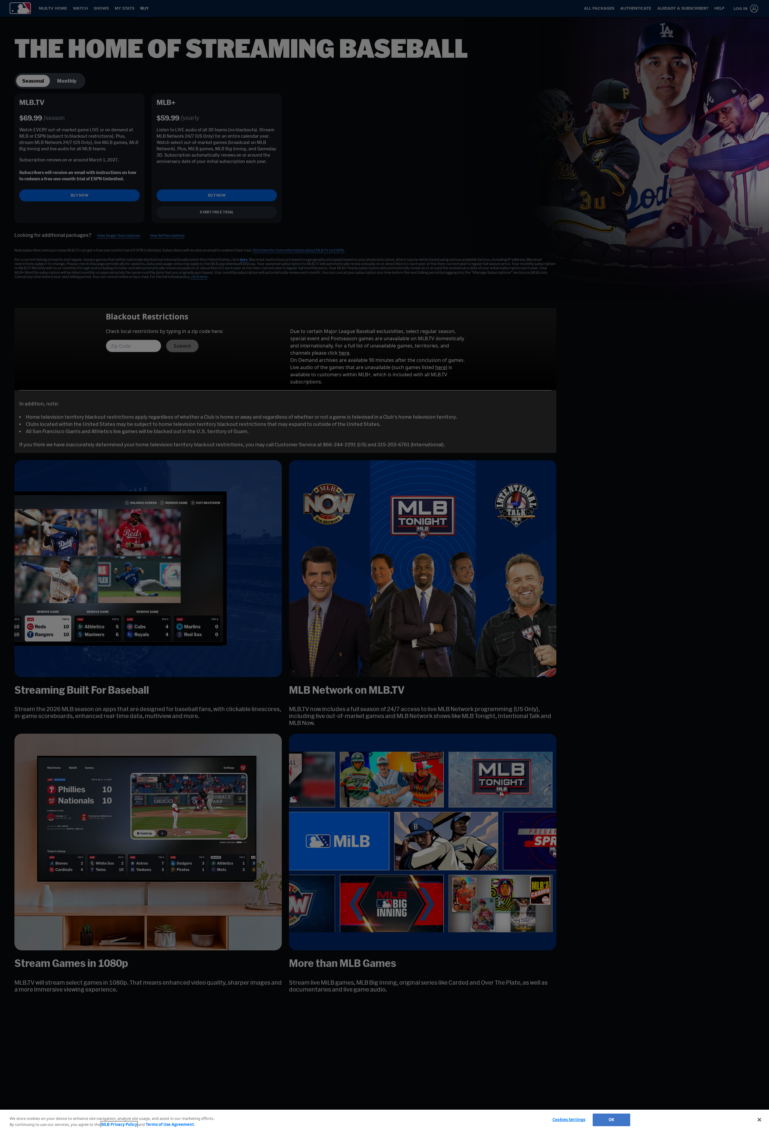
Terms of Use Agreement (170, 1124)
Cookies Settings (568, 1119)
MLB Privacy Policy (119, 1124)
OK (611, 1119)
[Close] (759, 1119)
